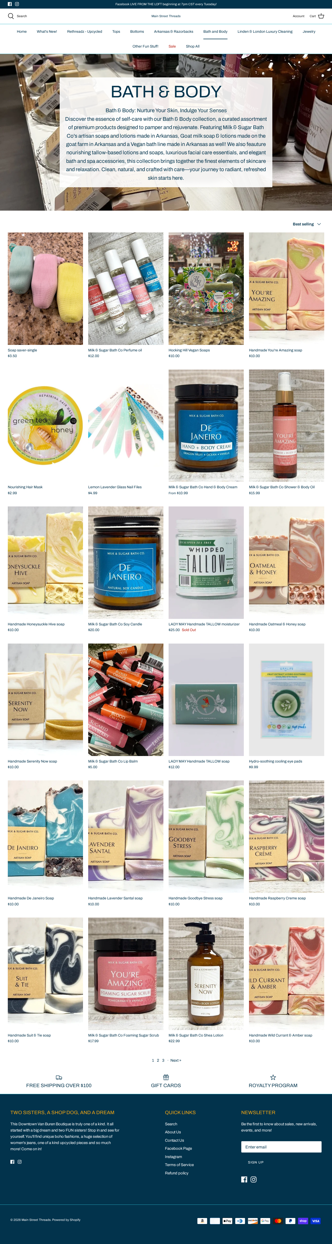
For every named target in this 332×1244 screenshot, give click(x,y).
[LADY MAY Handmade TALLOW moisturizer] (206, 562)
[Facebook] (10, 4)
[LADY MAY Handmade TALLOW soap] (206, 700)
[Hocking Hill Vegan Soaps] (206, 288)
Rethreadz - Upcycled (84, 32)
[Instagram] (17, 4)
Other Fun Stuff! (145, 46)
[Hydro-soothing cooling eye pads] (286, 700)
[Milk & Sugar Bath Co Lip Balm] (125, 700)
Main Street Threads (36, 1220)
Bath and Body (215, 32)
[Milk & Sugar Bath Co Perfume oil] (125, 288)
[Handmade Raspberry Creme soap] (286, 836)
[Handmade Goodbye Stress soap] (206, 836)
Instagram (173, 1157)
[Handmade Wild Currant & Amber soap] (286, 974)
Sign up (256, 1162)
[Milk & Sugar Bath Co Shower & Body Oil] (286, 426)
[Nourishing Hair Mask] (45, 426)
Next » (175, 1060)
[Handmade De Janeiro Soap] (45, 836)
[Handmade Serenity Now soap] (45, 700)
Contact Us (174, 1140)
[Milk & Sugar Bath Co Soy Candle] (125, 562)
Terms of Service (179, 1165)
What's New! (47, 32)
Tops (116, 32)
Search (171, 1124)
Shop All (192, 46)
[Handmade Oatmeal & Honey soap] (286, 562)
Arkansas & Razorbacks (173, 32)
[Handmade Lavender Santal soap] (125, 836)
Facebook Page (178, 1148)
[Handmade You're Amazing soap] (286, 288)
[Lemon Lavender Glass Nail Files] (125, 426)
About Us (173, 1132)
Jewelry (309, 32)
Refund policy (177, 1173)
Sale (172, 46)
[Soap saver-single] (45, 288)
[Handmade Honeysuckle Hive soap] (45, 562)
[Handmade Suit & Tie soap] (45, 974)
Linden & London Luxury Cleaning (265, 32)
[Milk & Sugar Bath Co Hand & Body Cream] (206, 426)
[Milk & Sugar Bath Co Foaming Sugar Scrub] (125, 974)
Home (22, 32)
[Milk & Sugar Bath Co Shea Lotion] (206, 974)
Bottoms (137, 32)
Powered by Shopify (66, 1220)
